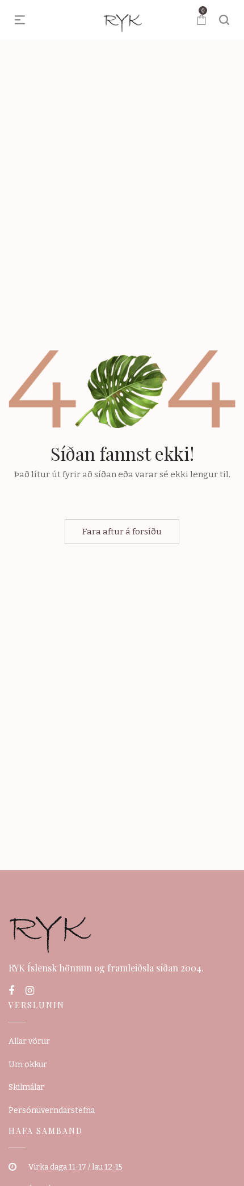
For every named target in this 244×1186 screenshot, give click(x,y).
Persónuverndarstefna (52, 1110)
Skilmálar (26, 1087)
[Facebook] (11, 990)
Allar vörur (29, 1041)
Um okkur (28, 1064)
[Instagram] (30, 990)
